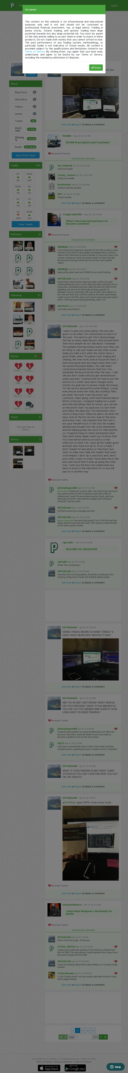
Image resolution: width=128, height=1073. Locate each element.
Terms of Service (35, 51)
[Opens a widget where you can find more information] (115, 1067)
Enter (98, 68)
